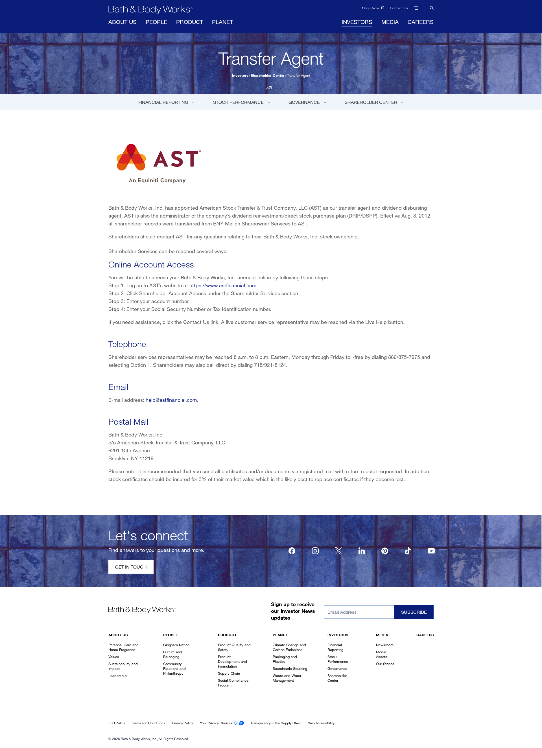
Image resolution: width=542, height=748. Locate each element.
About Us (122, 22)
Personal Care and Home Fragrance (123, 647)
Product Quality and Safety (234, 647)
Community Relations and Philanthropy (174, 668)
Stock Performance (239, 102)
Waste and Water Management (287, 678)
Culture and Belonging (172, 654)
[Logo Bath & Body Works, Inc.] (150, 10)
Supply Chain (229, 673)
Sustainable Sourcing (290, 668)
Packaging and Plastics (285, 659)
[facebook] (292, 551)
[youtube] (431, 551)
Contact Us (399, 8)
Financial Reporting (163, 102)
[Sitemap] (416, 8)
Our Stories (385, 663)
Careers (421, 22)
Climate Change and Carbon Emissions (289, 647)
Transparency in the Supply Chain (276, 723)
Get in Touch (131, 567)
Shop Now (371, 8)
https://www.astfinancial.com (222, 285)
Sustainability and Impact (123, 666)
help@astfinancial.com (171, 400)
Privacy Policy (182, 723)
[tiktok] (408, 551)
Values (113, 656)
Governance (305, 102)
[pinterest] (384, 551)
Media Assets (381, 654)
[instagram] (315, 551)
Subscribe (414, 612)
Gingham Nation (176, 644)
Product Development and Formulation (232, 661)
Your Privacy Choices (216, 723)
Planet (222, 22)
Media (390, 22)
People (156, 22)
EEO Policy (116, 723)
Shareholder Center (268, 75)
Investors (357, 22)
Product (189, 22)
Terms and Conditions (148, 723)
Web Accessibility (321, 723)
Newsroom (385, 644)
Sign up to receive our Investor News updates (293, 611)
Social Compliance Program (233, 682)
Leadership (117, 675)
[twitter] (338, 551)
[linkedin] (361, 551)
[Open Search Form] (429, 8)
